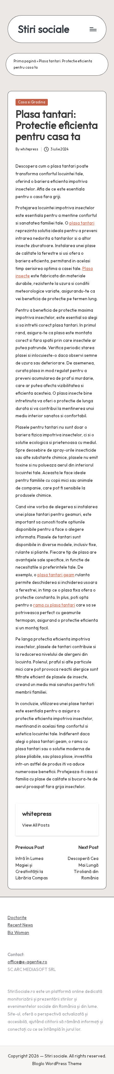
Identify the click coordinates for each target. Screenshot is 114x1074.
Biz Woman (18, 932)
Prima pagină (25, 61)
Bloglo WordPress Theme (57, 1063)
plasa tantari (81, 223)
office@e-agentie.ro (27, 962)
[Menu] (93, 29)
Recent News (20, 925)
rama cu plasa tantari (54, 605)
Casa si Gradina (31, 102)
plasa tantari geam (55, 575)
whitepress (36, 813)
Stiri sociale (43, 29)
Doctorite (17, 917)
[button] (36, 825)
